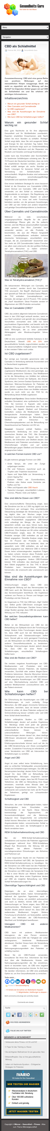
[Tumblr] (28, 981)
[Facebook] (7, 981)
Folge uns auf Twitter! (20, 1031)
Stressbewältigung (22, 985)
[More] (43, 981)
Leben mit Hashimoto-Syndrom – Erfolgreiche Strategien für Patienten (22, 1065)
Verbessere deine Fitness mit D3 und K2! (21, 1042)
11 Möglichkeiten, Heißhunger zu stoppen (31, 992)
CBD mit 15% (34, 341)
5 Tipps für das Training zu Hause (18, 1047)
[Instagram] (33, 981)
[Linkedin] (17, 981)
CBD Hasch (33, 487)
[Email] (38, 981)
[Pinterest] (23, 981)
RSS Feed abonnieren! (20, 1022)
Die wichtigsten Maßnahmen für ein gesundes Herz (25, 1052)
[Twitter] (12, 981)
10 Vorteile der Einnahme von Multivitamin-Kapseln (24, 990)
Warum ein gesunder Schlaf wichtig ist (23, 104)
